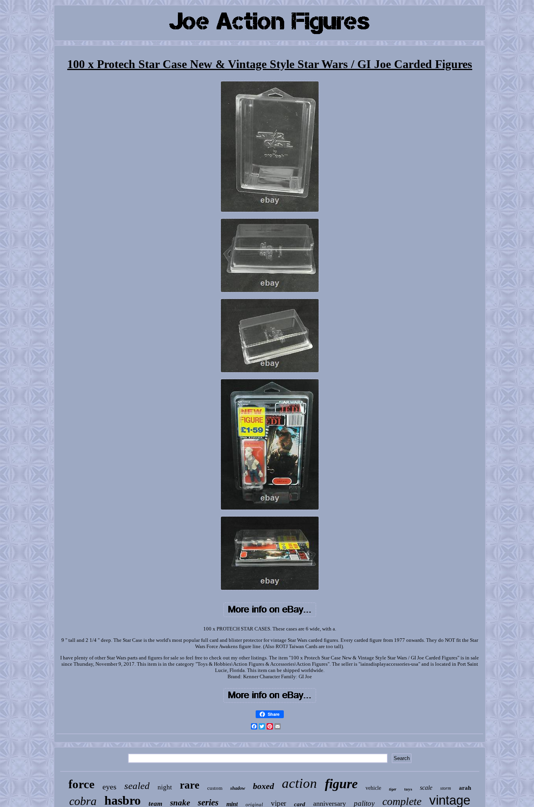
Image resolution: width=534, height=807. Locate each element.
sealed (137, 785)
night (165, 787)
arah (465, 788)
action (299, 783)
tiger (392, 789)
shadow (237, 788)
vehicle (373, 788)
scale (426, 787)
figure (341, 783)
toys (408, 789)
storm (445, 788)
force (81, 784)
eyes (109, 786)
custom (214, 788)
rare (189, 785)
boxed (263, 786)
